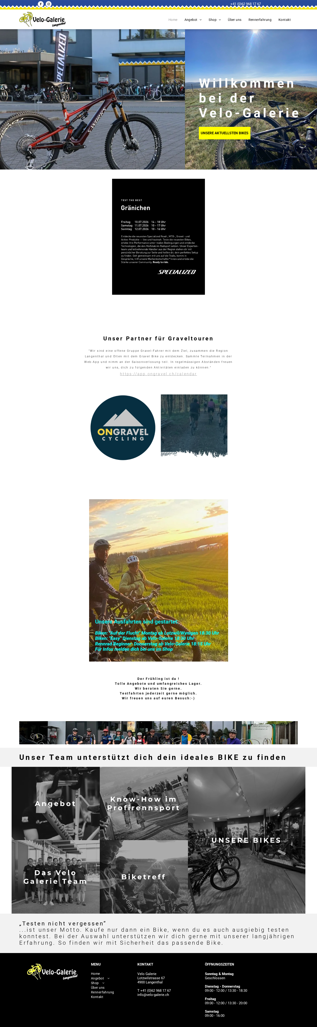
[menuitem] (173, 20)
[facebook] (41, 4)
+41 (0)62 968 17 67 (245, 4)
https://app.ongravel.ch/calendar (158, 374)
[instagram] (49, 4)
